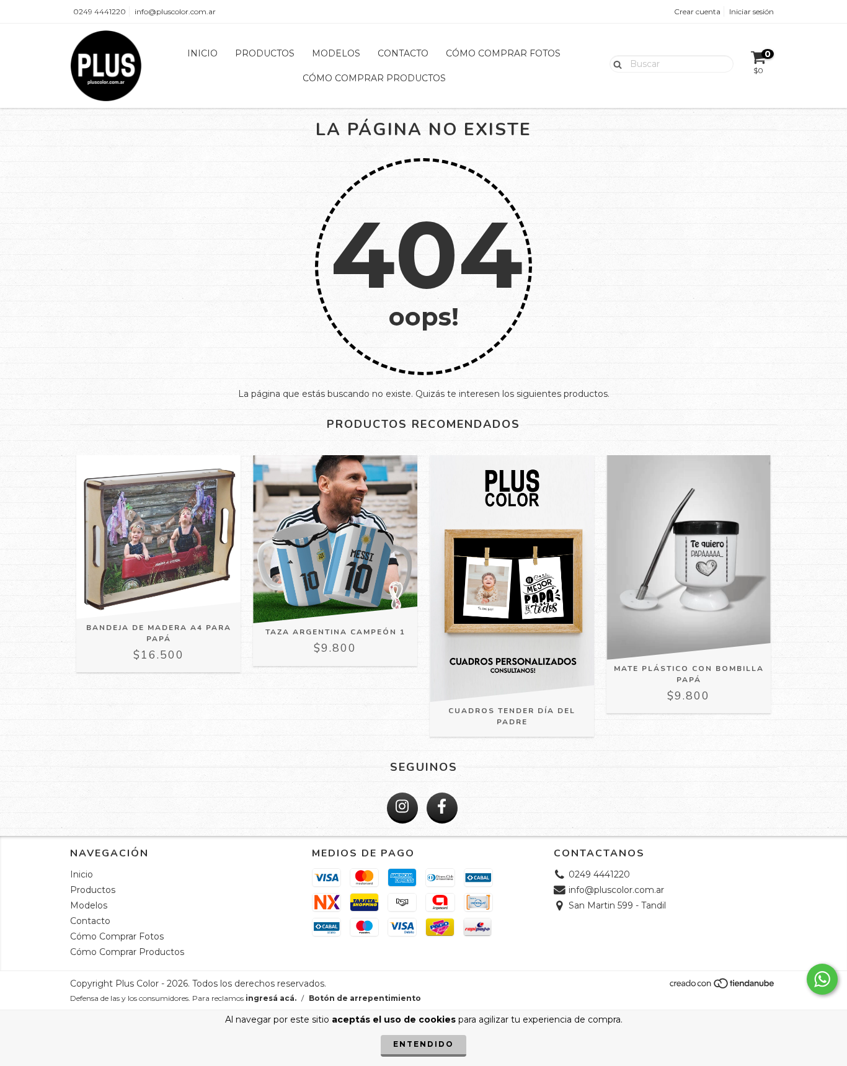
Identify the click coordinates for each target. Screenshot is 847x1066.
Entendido (423, 1044)
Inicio (202, 53)
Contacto (403, 53)
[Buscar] (615, 63)
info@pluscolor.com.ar (175, 11)
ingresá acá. (271, 998)
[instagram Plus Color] (402, 808)
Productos (265, 53)
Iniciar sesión (751, 11)
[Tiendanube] (722, 987)
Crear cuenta (697, 11)
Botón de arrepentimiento (365, 998)
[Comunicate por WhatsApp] (822, 979)
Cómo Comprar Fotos (503, 53)
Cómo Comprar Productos (374, 78)
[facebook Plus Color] (442, 808)
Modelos (336, 53)
